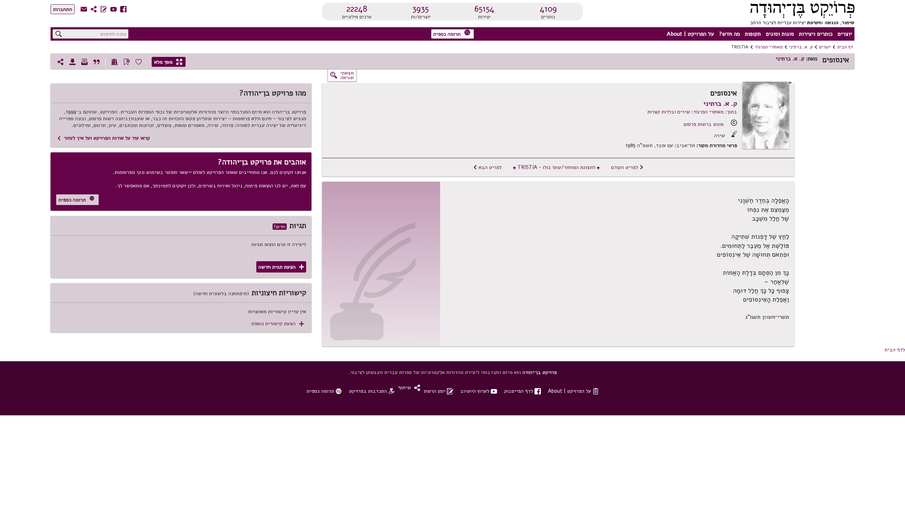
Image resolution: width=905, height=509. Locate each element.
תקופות (753, 34)
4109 (548, 8)
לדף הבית (894, 349)
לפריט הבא (487, 167)
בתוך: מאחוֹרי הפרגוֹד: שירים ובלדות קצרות (692, 111)
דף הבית (845, 47)
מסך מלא (168, 61)
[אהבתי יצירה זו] (138, 61)
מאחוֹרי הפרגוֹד (769, 47)
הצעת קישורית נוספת (277, 323)
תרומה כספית (452, 33)
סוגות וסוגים (780, 34)
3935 (420, 8)
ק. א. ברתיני (801, 47)
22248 (356, 8)
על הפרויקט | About (690, 34)
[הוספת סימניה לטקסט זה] (126, 61)
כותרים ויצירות (816, 34)
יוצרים (844, 34)
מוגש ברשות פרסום (704, 124)
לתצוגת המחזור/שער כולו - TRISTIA (556, 167)
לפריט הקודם (627, 167)
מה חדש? (729, 34)
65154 (484, 8)
